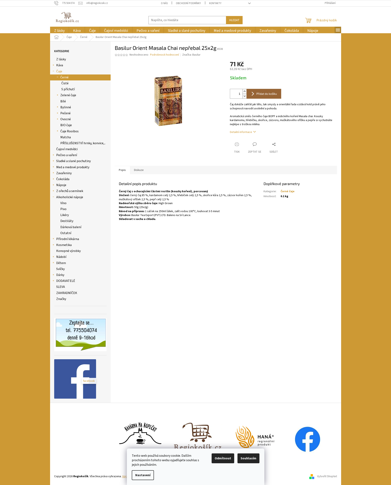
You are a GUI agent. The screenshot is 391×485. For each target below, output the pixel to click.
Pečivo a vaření (66, 155)
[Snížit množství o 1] (244, 96)
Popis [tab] (122, 170)
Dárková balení (70, 227)
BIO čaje (66, 125)
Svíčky (60, 269)
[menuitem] (59, 31)
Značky (61, 299)
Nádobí (61, 257)
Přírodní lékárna (67, 239)
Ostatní (65, 233)
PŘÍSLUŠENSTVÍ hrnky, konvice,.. (82, 143)
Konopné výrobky (68, 251)
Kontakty (215, 3)
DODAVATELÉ (65, 281)
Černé (64, 77)
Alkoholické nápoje (69, 197)
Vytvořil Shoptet (327, 477)
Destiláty (66, 221)
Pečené (65, 113)
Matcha (65, 137)
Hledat (234, 20)
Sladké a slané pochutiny (73, 161)
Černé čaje (288, 191)
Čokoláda (62, 179)
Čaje (59, 71)
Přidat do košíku (266, 93)
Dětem (61, 263)
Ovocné (65, 119)
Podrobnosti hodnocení (164, 55)
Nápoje (61, 185)
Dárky (60, 275)
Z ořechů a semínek (69, 191)
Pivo (63, 209)
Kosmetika (64, 245)
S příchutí (68, 89)
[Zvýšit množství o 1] (244, 91)
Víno (63, 203)
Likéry (64, 215)
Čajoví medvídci (67, 149)
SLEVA (60, 287)
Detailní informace (241, 132)
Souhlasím (248, 458)
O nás (164, 3)
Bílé (63, 101)
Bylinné (65, 107)
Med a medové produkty (72, 167)
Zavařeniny (64, 173)
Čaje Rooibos (69, 131)
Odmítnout (223, 458)
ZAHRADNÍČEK (66, 293)
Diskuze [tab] (139, 170)
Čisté (65, 83)
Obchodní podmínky (188, 3)
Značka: (191, 55)
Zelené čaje (68, 95)
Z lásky (61, 59)
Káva (59, 65)
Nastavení (142, 475)
